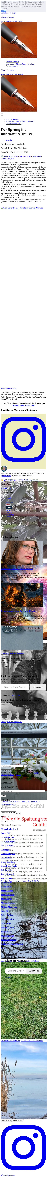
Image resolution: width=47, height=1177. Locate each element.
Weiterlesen (9, 977)
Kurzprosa (16, 695)
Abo (3, 796)
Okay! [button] (3, 11)
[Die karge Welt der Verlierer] (22, 649)
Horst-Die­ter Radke (8, 388)
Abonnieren (38, 687)
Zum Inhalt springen (8, 13)
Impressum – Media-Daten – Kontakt (20, 64)
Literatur (9, 140)
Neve (3, 948)
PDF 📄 (10, 488)
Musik (36, 772)
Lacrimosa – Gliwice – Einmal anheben (17, 569)
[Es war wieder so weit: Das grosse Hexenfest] (22, 606)
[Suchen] (25, 765)
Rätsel (18, 775)
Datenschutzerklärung (14, 66)
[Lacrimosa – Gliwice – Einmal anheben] (22, 564)
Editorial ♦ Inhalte (12, 62)
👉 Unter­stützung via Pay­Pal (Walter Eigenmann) (20, 480)
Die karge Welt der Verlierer (12, 654)
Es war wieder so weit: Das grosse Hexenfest (19, 611)
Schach (11, 775)
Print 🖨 (4, 488)
